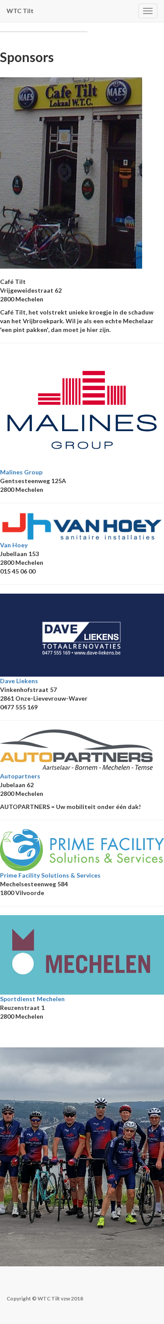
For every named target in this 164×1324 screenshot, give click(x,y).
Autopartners (20, 776)
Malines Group (21, 472)
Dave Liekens (19, 680)
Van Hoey (14, 545)
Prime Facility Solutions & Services (50, 875)
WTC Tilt (20, 10)
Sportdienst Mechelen (32, 999)
